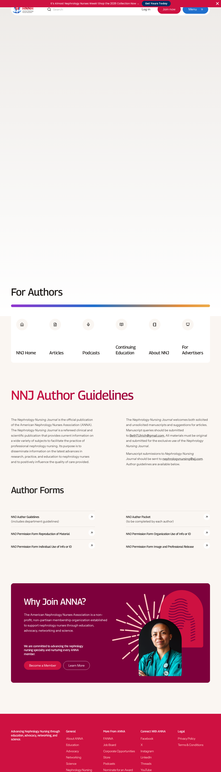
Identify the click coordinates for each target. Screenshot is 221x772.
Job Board (109, 745)
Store (106, 757)
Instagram (147, 751)
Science (71, 764)
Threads (146, 764)
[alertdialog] (110, 3)
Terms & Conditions (190, 745)
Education (72, 745)
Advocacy (72, 751)
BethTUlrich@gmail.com (147, 435)
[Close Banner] (217, 3)
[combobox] (72, 9)
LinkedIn (146, 757)
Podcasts (109, 764)
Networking (73, 757)
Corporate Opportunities (119, 751)
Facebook (147, 738)
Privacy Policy (186, 738)
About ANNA (74, 738)
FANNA (108, 738)
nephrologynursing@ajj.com (182, 459)
